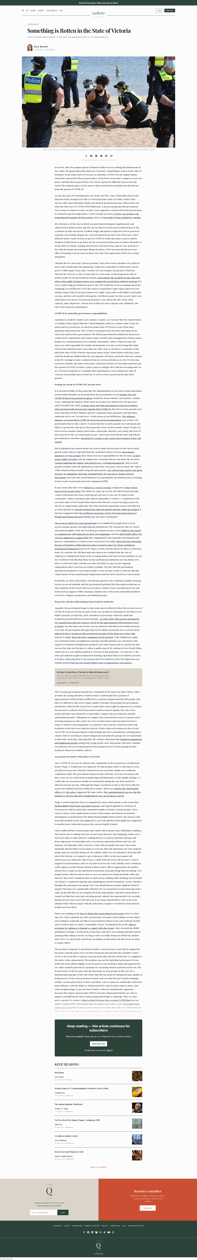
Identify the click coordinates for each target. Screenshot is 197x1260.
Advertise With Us (136, 1226)
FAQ (123, 1226)
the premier (75, 455)
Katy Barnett (41, 46)
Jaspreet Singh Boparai (63, 1156)
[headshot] (29, 47)
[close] (194, 3)
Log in (159, 10)
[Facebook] (88, 1232)
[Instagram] (112, 1232)
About (67, 1226)
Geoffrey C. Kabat (61, 1109)
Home (33, 11)
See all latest (98, 1167)
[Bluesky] (96, 1232)
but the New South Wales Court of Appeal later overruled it (101, 662)
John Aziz (58, 1124)
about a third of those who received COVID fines (106, 1000)
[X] (84, 1232)
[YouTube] (108, 1232)
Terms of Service (91, 1226)
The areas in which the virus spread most (76, 523)
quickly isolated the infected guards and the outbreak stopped (107, 509)
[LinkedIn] (92, 1232)
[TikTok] (104, 1232)
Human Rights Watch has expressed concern (77, 806)
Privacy (105, 1226)
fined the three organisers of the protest (92, 637)
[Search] (27, 10)
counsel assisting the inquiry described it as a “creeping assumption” (90, 463)
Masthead (57, 1226)
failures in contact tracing (97, 487)
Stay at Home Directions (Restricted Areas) (101, 913)
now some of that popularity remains (122, 217)
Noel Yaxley (59, 1077)
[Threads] (100, 1232)
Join (63, 1212)
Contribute (52, 11)
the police (71, 792)
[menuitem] (33, 10)
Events (41, 11)
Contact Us (115, 1226)
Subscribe (169, 10)
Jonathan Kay (60, 1093)
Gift (61, 11)
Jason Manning (60, 1140)
